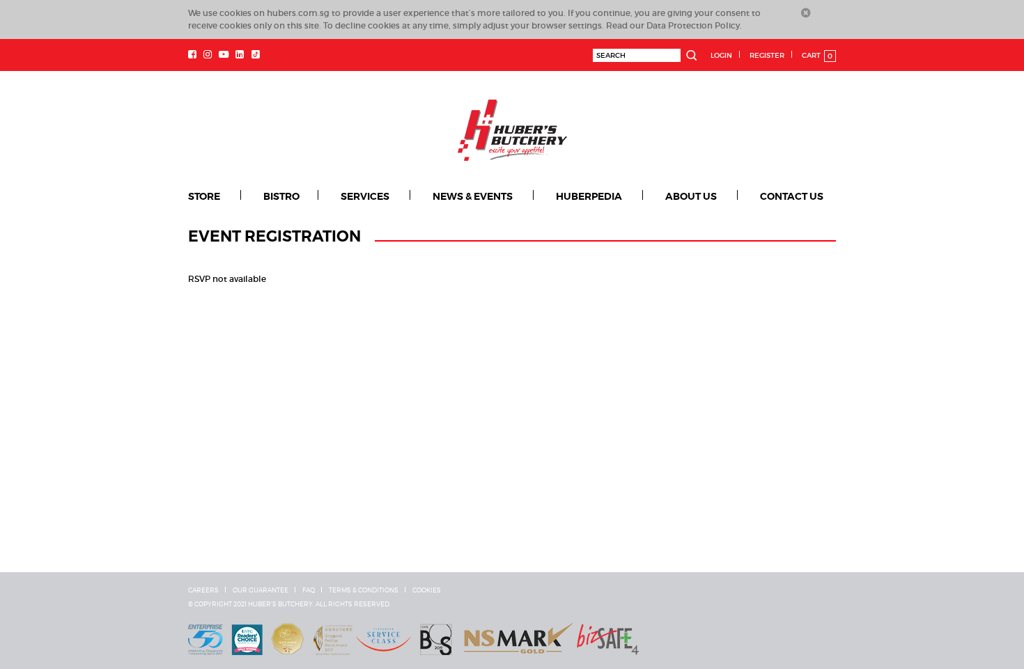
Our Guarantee (260, 590)
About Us (691, 196)
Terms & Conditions (363, 590)
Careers (203, 590)
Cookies (426, 590)
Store (204, 196)
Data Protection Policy (693, 25)
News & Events (473, 196)
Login (721, 55)
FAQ (308, 590)
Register (767, 55)
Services (365, 196)
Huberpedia (589, 196)
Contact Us (791, 196)
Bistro (281, 196)
